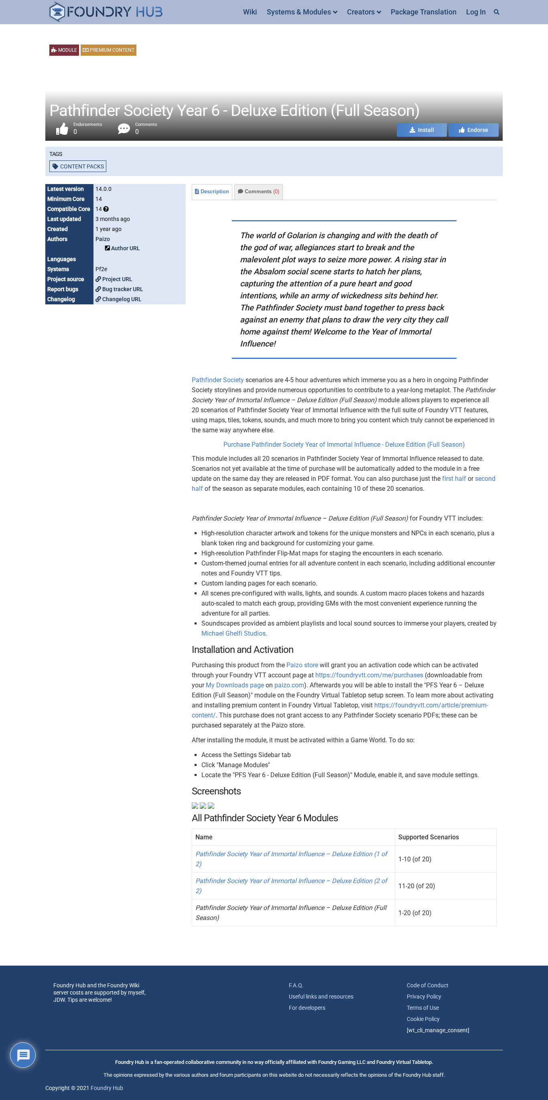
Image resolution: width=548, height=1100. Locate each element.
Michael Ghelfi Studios (233, 633)
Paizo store (302, 665)
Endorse (477, 130)
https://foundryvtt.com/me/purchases (369, 675)
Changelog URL (121, 299)
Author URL (125, 248)
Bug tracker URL (122, 289)
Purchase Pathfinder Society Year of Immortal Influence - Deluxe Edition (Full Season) (344, 444)
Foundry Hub (107, 1088)
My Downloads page (235, 685)
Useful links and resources (321, 996)
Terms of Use (423, 1008)
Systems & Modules (299, 12)
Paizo (102, 239)
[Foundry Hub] (105, 12)
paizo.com (289, 685)
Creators (361, 12)
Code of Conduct (428, 985)
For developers (307, 1008)
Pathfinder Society (218, 380)
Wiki (250, 12)
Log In (476, 12)
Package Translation (424, 12)
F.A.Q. (296, 985)
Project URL (116, 279)
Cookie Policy (423, 1019)
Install (425, 130)
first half (454, 478)
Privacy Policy (424, 996)
